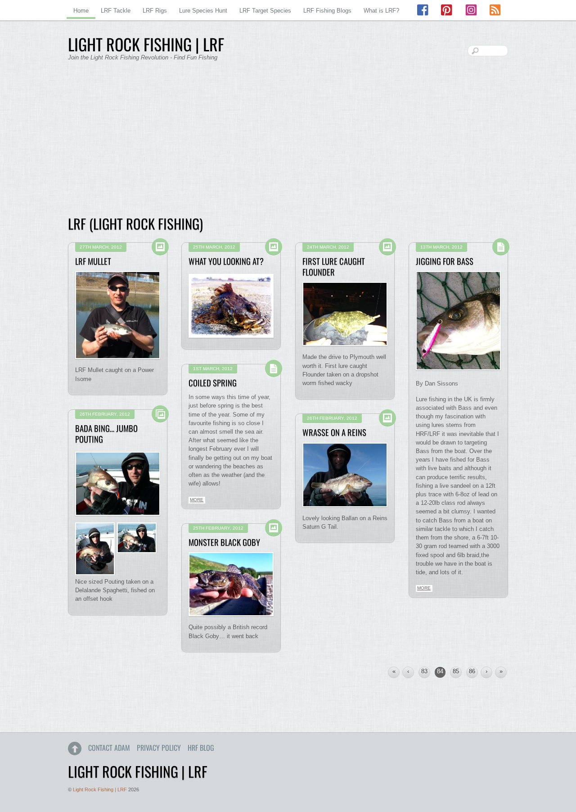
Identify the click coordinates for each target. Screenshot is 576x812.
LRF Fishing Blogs (327, 10)
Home (81, 10)
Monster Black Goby (224, 542)
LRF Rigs (155, 10)
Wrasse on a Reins (334, 432)
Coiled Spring (213, 383)
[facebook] (423, 10)
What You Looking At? (226, 261)
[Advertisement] (288, 144)
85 (456, 671)
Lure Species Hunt (203, 10)
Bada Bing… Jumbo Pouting (106, 433)
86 (472, 671)
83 (424, 671)
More (424, 587)
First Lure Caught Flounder (333, 266)
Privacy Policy (159, 747)
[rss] (495, 10)
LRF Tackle (115, 10)
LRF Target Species (265, 10)
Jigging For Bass (444, 261)
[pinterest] (447, 10)
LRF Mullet (93, 261)
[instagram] (471, 10)
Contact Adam (109, 747)
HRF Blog (201, 747)
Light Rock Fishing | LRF (100, 789)
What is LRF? (381, 10)
